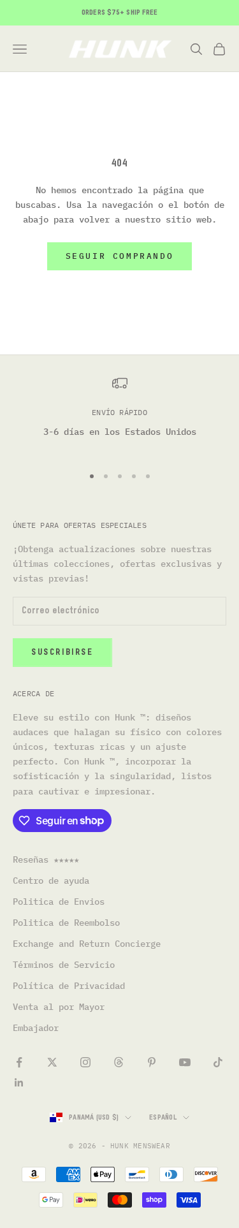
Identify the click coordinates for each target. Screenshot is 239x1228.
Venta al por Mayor (59, 1006)
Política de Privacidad (69, 985)
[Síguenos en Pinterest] (151, 1062)
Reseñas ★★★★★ (46, 859)
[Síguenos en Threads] (118, 1062)
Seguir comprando (120, 256)
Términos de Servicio (64, 964)
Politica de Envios (59, 901)
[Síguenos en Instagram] (85, 1062)
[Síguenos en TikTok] (218, 1062)
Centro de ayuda (51, 880)
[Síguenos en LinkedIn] (19, 1082)
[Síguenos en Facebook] (19, 1062)
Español (163, 1117)
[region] (119, 415)
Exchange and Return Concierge (87, 943)
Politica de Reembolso (66, 922)
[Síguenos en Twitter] (52, 1062)
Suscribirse (62, 652)
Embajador (36, 1028)
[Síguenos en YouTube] (184, 1062)
